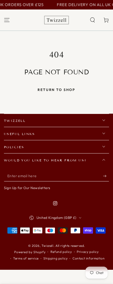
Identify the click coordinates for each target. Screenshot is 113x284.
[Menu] (7, 20)
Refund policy (61, 252)
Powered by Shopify (29, 252)
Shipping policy (55, 258)
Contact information (89, 258)
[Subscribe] (106, 176)
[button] (92, 20)
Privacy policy (88, 252)
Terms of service (26, 258)
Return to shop (56, 90)
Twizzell (48, 246)
